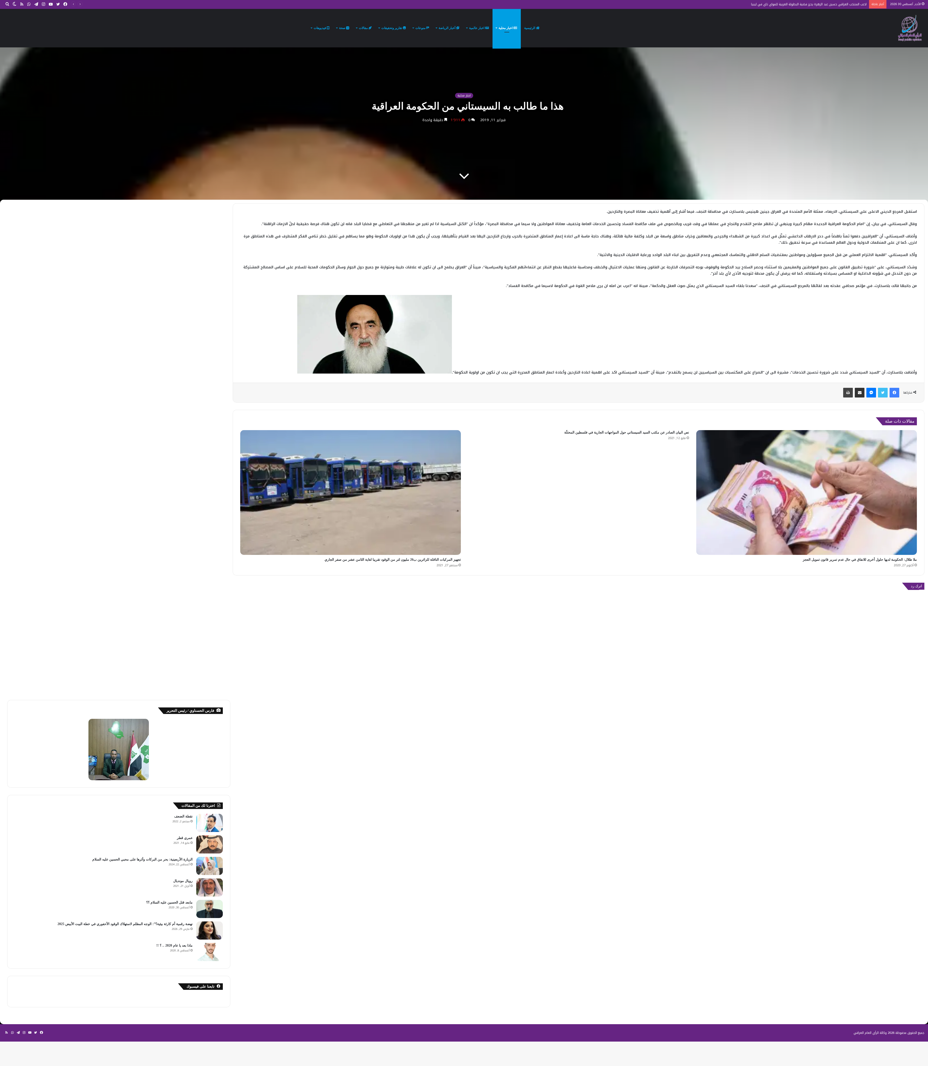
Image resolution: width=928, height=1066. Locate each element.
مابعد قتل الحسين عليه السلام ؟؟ (169, 902)
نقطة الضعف (183, 816)
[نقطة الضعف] (209, 823)
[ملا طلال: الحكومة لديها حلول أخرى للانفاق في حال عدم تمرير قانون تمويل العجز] (806, 492)
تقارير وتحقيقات (392, 28)
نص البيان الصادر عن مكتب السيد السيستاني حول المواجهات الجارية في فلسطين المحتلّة (626, 432)
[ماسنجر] (871, 392)
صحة (342, 28)
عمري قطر (185, 838)
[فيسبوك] (894, 392)
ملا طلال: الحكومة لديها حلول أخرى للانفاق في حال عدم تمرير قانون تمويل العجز (860, 559)
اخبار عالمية (477, 28)
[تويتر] (883, 392)
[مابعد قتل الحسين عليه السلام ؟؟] (209, 909)
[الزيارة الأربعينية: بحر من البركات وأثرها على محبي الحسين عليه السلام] (209, 866)
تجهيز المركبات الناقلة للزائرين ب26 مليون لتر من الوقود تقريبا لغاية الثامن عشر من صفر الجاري (393, 559)
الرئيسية (530, 28)
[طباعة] (848, 392)
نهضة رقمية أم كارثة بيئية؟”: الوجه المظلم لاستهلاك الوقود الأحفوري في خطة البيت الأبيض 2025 (125, 924)
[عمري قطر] (209, 844)
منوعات (420, 28)
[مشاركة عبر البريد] (859, 392)
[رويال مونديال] (209, 887)
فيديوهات (320, 28)
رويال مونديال (183, 881)
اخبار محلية (506, 28)
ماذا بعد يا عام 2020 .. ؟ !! (174, 945)
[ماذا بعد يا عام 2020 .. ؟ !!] (209, 952)
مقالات (364, 28)
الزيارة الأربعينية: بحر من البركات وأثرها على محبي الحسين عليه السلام (142, 859)
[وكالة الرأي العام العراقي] (909, 28)
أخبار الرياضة (447, 28)
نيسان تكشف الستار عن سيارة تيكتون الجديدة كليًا (833, 4)
